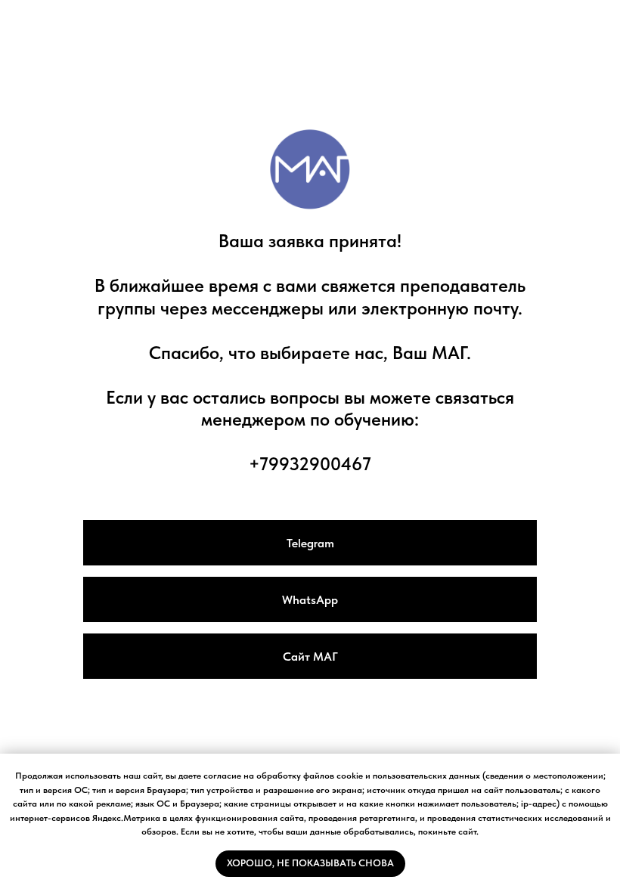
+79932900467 (310, 464)
